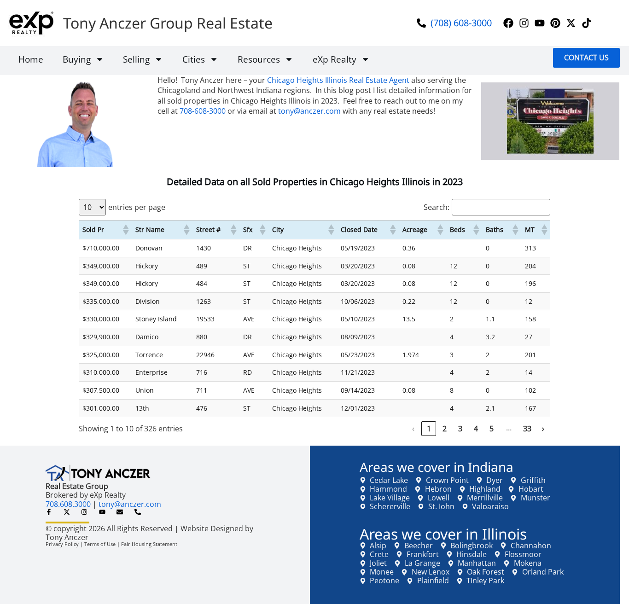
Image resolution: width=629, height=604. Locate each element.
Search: (436, 207)
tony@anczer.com (309, 111)
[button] (125, 229)
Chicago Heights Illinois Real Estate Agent (338, 80)
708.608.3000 (68, 504)
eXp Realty (334, 59)
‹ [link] (413, 429)
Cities (193, 59)
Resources (259, 59)
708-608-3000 (203, 111)
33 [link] (527, 429)
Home (30, 59)
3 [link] (460, 429)
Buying (77, 59)
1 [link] (429, 429)
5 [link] (491, 429)
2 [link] (445, 429)
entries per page (136, 207)
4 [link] (476, 429)
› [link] (543, 429)
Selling (136, 59)
